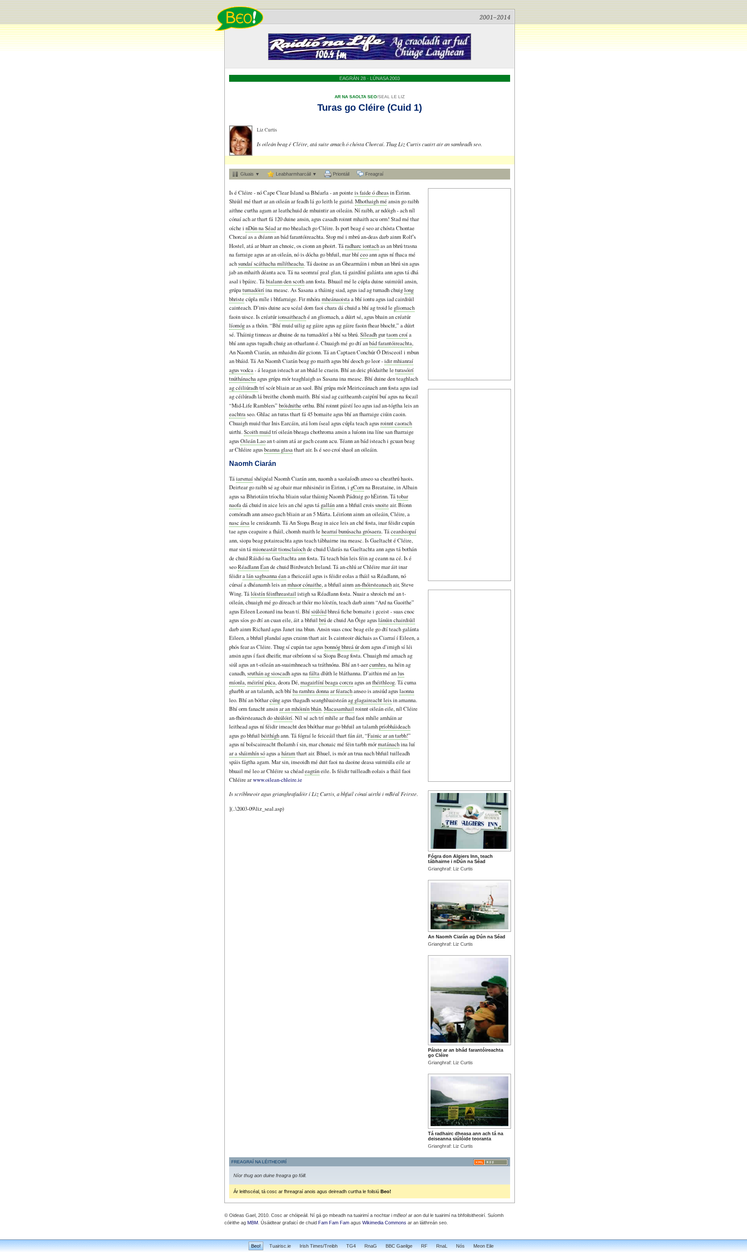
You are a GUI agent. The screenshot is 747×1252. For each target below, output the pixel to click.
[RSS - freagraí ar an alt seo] (490, 1162)
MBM (252, 1222)
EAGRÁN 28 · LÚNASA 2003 (369, 78)
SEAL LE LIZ (391, 96)
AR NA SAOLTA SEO (356, 96)
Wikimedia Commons (384, 1222)
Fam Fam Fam (333, 1222)
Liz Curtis (267, 129)
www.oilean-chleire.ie (277, 779)
